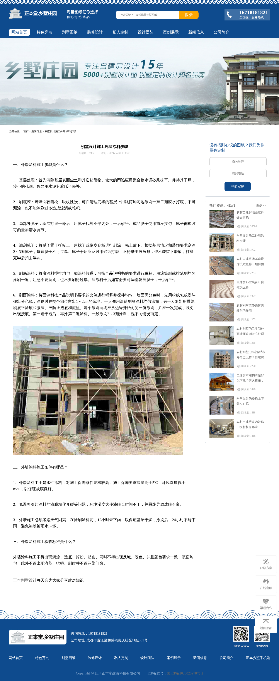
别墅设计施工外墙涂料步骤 (60, 131)
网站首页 (19, 32)
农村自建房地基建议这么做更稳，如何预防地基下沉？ (250, 264)
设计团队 (145, 32)
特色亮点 (44, 32)
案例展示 (171, 32)
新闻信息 (196, 32)
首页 (26, 131)
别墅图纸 (70, 32)
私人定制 (120, 32)
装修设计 (95, 32)
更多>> (261, 205)
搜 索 (189, 15)
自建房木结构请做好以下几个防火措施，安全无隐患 (250, 380)
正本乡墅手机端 (258, 658)
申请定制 (238, 186)
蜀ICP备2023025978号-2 (185, 673)
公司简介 (221, 32)
